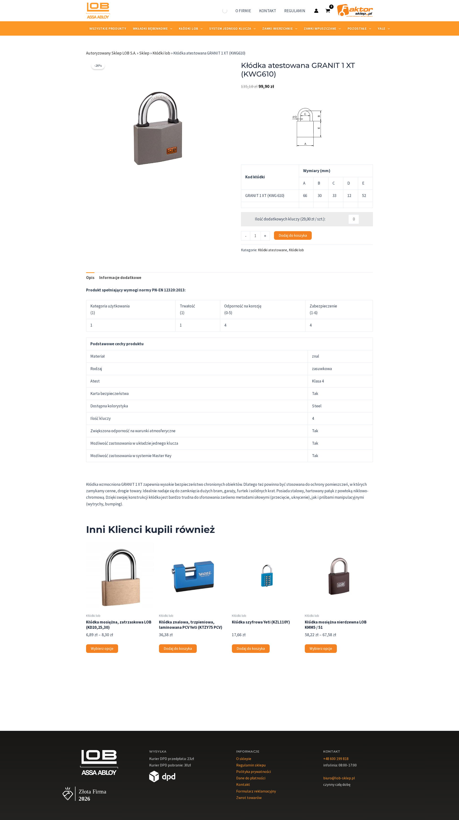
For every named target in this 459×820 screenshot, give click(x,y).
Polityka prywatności (253, 771)
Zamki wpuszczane (320, 28)
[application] (170, 28)
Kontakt (243, 784)
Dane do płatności (250, 778)
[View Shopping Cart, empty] (327, 10)
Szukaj (216, 10)
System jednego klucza (230, 28)
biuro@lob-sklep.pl (339, 778)
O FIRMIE (243, 10)
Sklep (144, 53)
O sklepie (243, 758)
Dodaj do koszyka (293, 235)
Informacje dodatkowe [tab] (120, 277)
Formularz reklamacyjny (256, 791)
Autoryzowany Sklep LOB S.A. (111, 53)
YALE (381, 28)
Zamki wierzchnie (277, 28)
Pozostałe (357, 28)
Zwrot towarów (249, 797)
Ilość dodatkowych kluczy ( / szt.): (287, 219)
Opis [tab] (90, 277)
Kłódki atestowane (272, 250)
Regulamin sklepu (251, 765)
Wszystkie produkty (107, 28)
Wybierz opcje (102, 648)
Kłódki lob (161, 53)
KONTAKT (267, 10)
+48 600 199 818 (336, 758)
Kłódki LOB (188, 28)
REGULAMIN (294, 10)
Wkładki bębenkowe (150, 28)
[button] (221, 64)
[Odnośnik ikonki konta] (316, 11)
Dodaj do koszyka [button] (178, 648)
